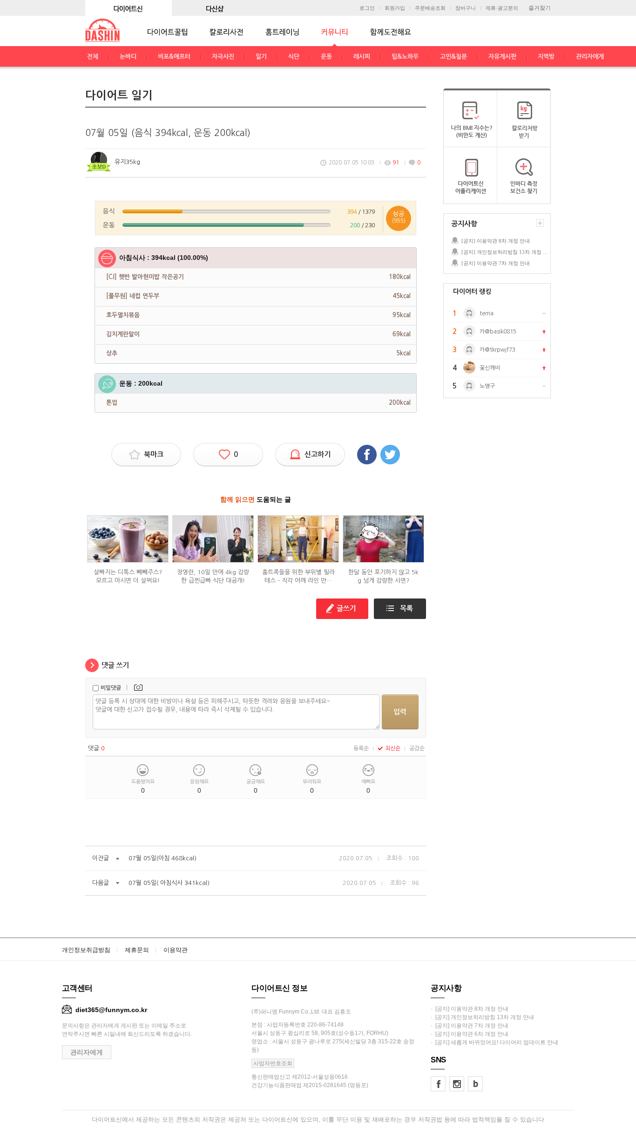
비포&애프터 (174, 57)
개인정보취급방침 (86, 949)
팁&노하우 (405, 57)
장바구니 (465, 8)
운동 (326, 57)
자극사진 (223, 57)
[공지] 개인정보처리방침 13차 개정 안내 (505, 252)
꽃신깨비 (490, 368)
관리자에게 (590, 57)
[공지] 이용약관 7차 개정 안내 (495, 263)
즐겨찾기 (539, 8)
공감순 (417, 748)
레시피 (361, 57)
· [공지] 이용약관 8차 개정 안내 (469, 1009)
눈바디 (128, 57)
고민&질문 (453, 57)
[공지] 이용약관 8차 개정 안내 (495, 241)
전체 (92, 57)
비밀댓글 (111, 688)
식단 (293, 57)
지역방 (546, 57)
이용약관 (175, 949)
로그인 (367, 8)
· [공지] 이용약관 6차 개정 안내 (469, 1034)
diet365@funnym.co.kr (111, 1009)
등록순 (361, 748)
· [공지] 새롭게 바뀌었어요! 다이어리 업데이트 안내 (494, 1042)
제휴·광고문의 (502, 8)
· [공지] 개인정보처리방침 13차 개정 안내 (482, 1017)
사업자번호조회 (272, 1063)
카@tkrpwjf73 (497, 350)
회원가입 (395, 8)
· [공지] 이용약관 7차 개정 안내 (469, 1025)
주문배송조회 (430, 8)
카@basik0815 (498, 331)
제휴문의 (137, 949)
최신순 (392, 748)
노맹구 (487, 386)
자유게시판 (502, 57)
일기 (261, 57)
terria (487, 313)
